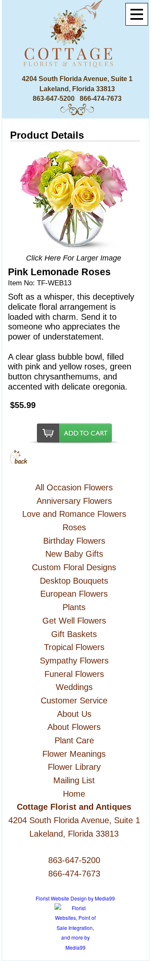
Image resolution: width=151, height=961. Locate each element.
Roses (74, 527)
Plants (74, 607)
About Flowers (74, 727)
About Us (74, 714)
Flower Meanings (74, 753)
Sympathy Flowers (74, 660)
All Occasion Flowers (74, 487)
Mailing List (74, 780)
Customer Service (74, 700)
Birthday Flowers (74, 540)
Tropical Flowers (74, 647)
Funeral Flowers (74, 674)
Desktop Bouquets (74, 580)
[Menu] (137, 14)
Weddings (74, 687)
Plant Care (74, 740)
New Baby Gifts (74, 553)
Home (74, 793)
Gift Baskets (74, 634)
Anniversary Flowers (74, 501)
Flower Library (74, 766)
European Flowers (74, 593)
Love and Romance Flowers (74, 514)
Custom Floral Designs (74, 567)
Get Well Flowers (74, 620)
